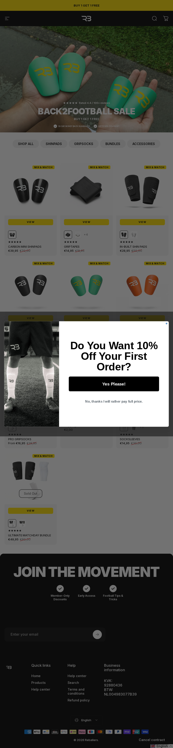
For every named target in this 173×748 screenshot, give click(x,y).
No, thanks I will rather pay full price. (114, 401)
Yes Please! (113, 383)
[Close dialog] (166, 323)
